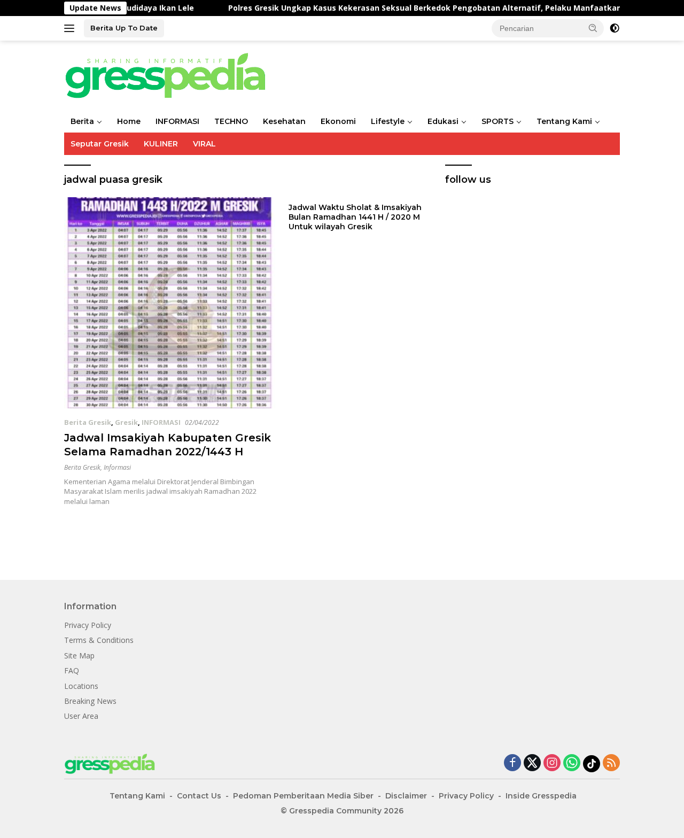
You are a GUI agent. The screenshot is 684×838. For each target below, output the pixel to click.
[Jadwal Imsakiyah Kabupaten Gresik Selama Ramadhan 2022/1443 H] (169, 302)
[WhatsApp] (571, 763)
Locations (81, 686)
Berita (82, 121)
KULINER (161, 144)
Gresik (126, 422)
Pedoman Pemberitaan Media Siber (303, 796)
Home (129, 121)
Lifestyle (388, 121)
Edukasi (443, 121)
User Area (81, 716)
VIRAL (204, 144)
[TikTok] (591, 763)
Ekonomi (338, 121)
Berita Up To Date (124, 28)
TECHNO (231, 121)
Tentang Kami (564, 121)
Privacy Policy (87, 625)
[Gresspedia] (171, 74)
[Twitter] (532, 763)
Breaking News (90, 701)
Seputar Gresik (100, 144)
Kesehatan (284, 121)
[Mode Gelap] (614, 28)
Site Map (79, 655)
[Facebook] (512, 763)
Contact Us (199, 796)
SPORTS (497, 121)
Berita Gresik (87, 422)
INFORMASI (177, 121)
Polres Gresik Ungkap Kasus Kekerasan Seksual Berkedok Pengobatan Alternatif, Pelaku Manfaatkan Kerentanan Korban (440, 8)
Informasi (117, 467)
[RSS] (611, 763)
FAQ (71, 670)
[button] (593, 27)
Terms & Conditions (99, 640)
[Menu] (71, 28)
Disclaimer (406, 796)
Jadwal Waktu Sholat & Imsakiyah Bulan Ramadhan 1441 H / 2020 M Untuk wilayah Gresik (355, 217)
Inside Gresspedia (541, 796)
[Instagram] (552, 763)
